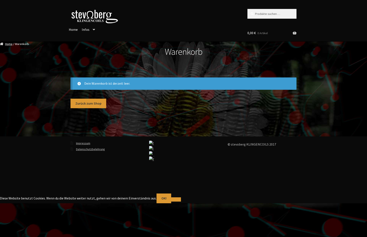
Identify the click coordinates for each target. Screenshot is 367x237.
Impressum (83, 143)
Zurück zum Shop (88, 103)
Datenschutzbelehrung (90, 149)
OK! (164, 198)
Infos (85, 29)
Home (73, 29)
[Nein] (176, 199)
